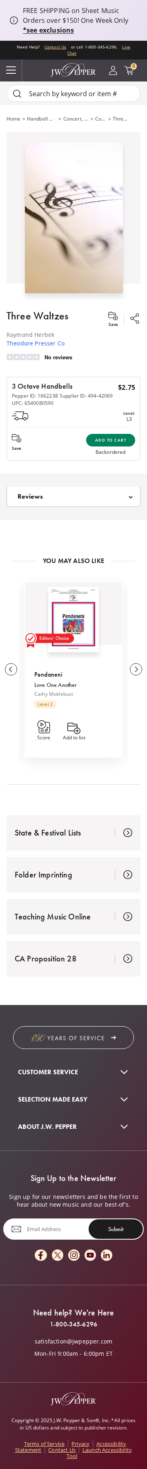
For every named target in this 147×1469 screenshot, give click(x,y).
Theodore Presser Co (36, 343)
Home (14, 118)
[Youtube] (90, 1255)
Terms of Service (44, 1443)
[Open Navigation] (11, 70)
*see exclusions (48, 30)
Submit (115, 1229)
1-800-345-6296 (73, 1324)
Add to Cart (111, 440)
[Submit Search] (17, 93)
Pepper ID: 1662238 (35, 395)
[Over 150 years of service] (73, 1037)
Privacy (80, 1443)
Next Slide (136, 669)
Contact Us (56, 47)
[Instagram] (74, 1255)
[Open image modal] (73, 221)
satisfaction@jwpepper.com (73, 1341)
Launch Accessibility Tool (99, 1453)
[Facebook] (41, 1255)
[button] (73, 216)
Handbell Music (42, 118)
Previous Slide (11, 669)
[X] (57, 1255)
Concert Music (101, 118)
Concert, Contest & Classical (76, 118)
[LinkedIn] (106, 1255)
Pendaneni (48, 674)
